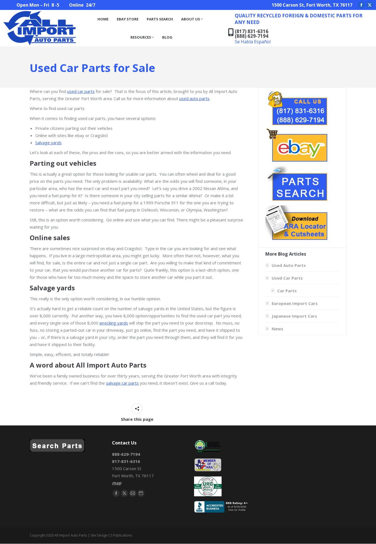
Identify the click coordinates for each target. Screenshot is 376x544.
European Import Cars (295, 303)
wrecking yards (113, 323)
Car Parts (287, 290)
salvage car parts (122, 383)
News (277, 328)
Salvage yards (48, 142)
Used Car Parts (287, 278)
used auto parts (194, 98)
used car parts (81, 91)
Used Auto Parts (289, 265)
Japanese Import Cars (294, 316)
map (116, 483)
